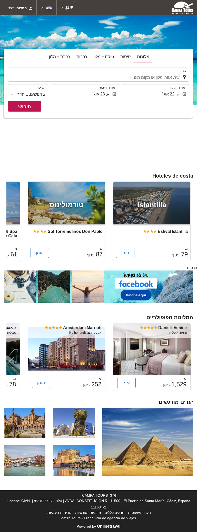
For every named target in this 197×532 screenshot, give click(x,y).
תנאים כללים (114, 513)
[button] (67, 7)
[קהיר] (147, 442)
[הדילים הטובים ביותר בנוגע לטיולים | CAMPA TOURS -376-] (182, 7)
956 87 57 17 (43, 501)
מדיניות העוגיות (59, 513)
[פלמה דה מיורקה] (74, 460)
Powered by (98, 526)
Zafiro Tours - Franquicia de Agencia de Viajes (98, 518)
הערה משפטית (139, 513)
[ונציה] (24, 460)
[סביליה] (24, 423)
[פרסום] (98, 286)
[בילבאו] (74, 423)
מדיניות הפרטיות (88, 513)
